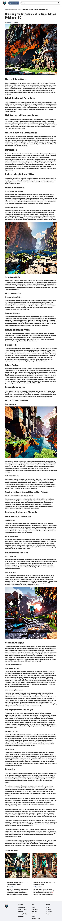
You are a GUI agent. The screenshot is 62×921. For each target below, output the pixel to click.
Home (6, 9)
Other (19, 9)
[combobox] (39, 3)
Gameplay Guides (13, 9)
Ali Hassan (9, 22)
